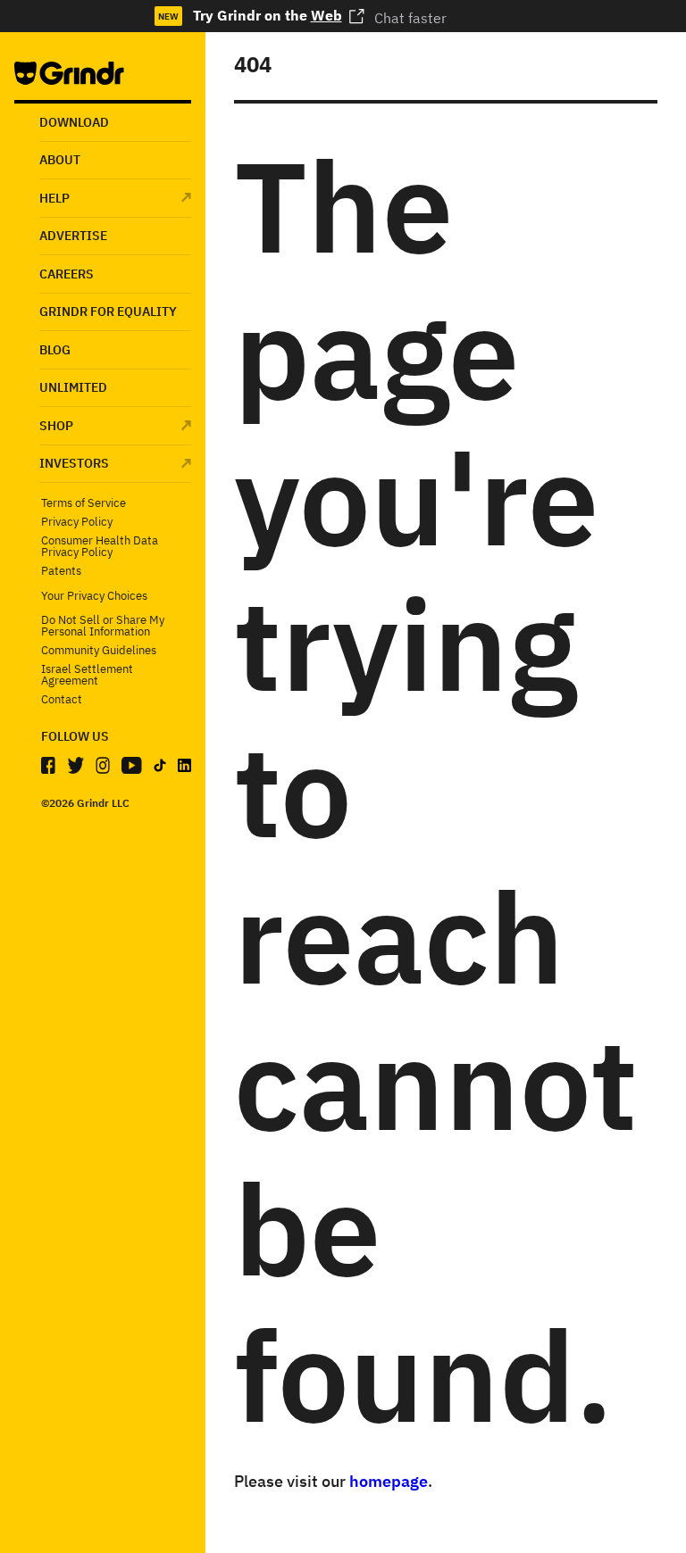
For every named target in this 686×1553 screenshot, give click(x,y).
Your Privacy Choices (94, 595)
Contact (61, 699)
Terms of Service (83, 503)
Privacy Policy (77, 521)
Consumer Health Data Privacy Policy (99, 546)
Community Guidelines (98, 650)
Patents (61, 571)
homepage (388, 1481)
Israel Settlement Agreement (87, 674)
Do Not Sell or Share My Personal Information (102, 625)
